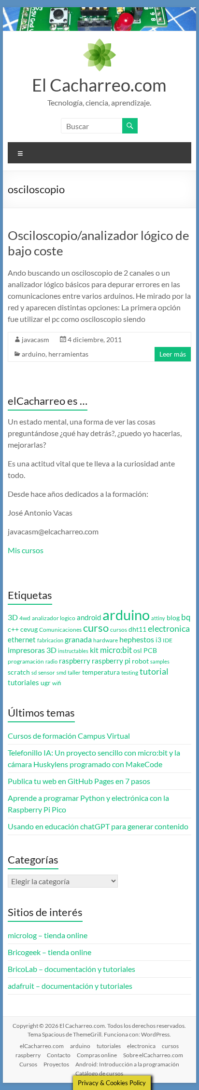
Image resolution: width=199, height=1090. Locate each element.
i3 (158, 640)
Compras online (97, 1055)
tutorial (154, 671)
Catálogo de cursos (99, 1073)
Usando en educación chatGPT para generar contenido (98, 826)
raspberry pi (111, 661)
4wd (24, 618)
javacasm (35, 339)
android (89, 617)
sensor (46, 672)
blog (173, 618)
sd (34, 672)
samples (160, 661)
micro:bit (116, 650)
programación (26, 661)
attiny (158, 618)
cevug (29, 629)
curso (96, 627)
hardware (105, 640)
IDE (167, 640)
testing (129, 672)
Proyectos (56, 1064)
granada (78, 639)
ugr (46, 683)
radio (51, 661)
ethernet (22, 640)
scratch (19, 672)
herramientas (68, 354)
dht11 (137, 629)
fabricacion (50, 640)
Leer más (172, 354)
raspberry (74, 661)
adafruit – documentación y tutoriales (70, 985)
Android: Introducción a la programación (127, 1064)
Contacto (59, 1055)
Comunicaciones (60, 629)
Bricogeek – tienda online (49, 952)
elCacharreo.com (42, 1046)
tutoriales (23, 682)
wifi (56, 683)
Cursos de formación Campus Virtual (69, 735)
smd (61, 672)
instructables (73, 651)
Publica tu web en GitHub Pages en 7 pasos (79, 780)
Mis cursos (25, 550)
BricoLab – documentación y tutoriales (71, 968)
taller (74, 672)
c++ (13, 629)
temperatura (101, 672)
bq (186, 617)
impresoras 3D (32, 650)
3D (13, 617)
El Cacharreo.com (99, 84)
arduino (33, 354)
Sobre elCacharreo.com (153, 1055)
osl (137, 650)
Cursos (28, 1064)
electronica (169, 629)
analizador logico (53, 618)
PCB (150, 650)
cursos (118, 629)
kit (94, 650)
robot (140, 661)
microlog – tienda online (47, 935)
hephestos (136, 639)
